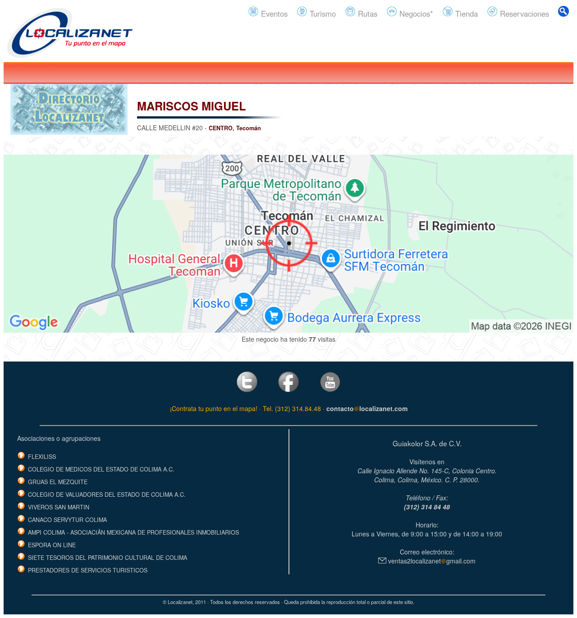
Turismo (321, 13)
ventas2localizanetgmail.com (431, 560)
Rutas (366, 13)
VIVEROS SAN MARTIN (58, 507)
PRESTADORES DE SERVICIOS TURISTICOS (87, 570)
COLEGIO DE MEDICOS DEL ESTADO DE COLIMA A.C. (101, 469)
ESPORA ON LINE (52, 545)
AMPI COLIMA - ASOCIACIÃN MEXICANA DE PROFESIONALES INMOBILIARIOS (133, 532)
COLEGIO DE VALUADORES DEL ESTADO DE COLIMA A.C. (107, 494)
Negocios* (415, 13)
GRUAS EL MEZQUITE (57, 482)
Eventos (273, 13)
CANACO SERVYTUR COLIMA (67, 520)
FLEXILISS (42, 457)
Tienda (465, 13)
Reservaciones (523, 13)
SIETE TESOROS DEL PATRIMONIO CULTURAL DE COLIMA (107, 558)
